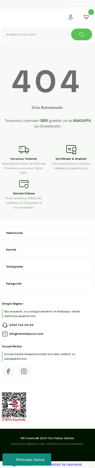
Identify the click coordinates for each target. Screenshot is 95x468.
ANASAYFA (82, 120)
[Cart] (86, 17)
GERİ (44, 120)
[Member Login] (70, 17)
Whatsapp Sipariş (30, 459)
